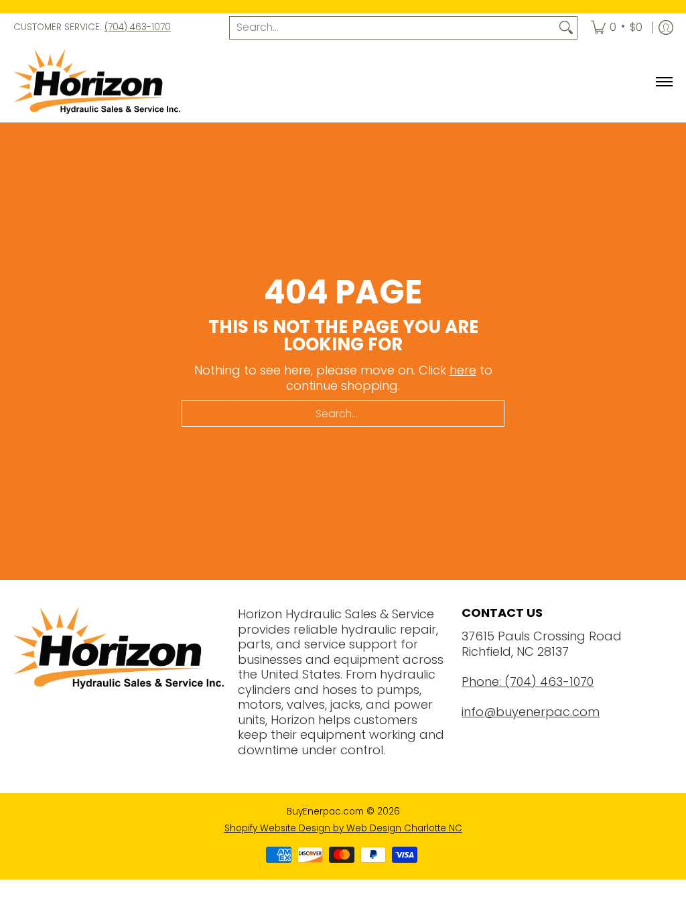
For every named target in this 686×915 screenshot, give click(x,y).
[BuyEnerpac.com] (97, 82)
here (463, 370)
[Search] (566, 28)
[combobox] (392, 28)
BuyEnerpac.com (325, 811)
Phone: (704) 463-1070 (528, 681)
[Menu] (664, 82)
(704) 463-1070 (138, 27)
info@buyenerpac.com (531, 711)
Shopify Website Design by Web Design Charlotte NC (343, 828)
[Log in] (666, 27)
